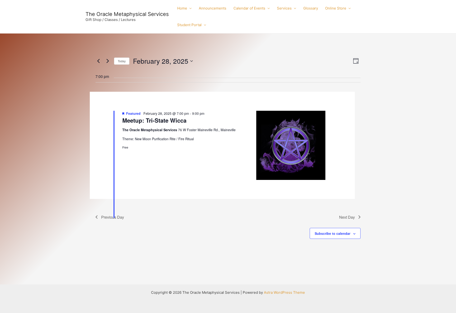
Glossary (310, 8)
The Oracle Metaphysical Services (127, 14)
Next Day (347, 217)
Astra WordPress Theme (284, 292)
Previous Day (112, 217)
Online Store (335, 8)
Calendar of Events (249, 8)
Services (284, 8)
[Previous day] (98, 61)
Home (182, 8)
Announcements (212, 8)
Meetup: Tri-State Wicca (154, 120)
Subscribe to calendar (332, 233)
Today (122, 61)
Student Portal (189, 25)
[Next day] (107, 61)
